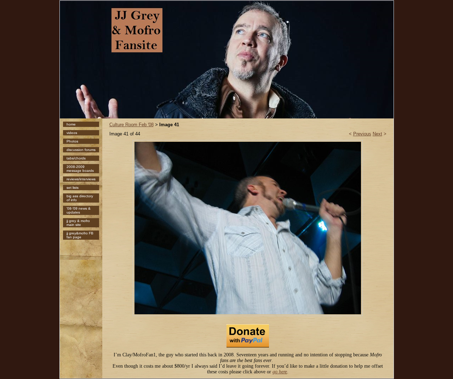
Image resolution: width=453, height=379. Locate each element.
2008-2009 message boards (80, 169)
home (71, 124)
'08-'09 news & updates (79, 210)
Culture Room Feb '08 (131, 124)
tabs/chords (76, 158)
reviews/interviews (81, 179)
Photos (72, 141)
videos (72, 133)
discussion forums (81, 150)
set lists (73, 188)
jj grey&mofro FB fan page (80, 235)
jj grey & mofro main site (78, 223)
